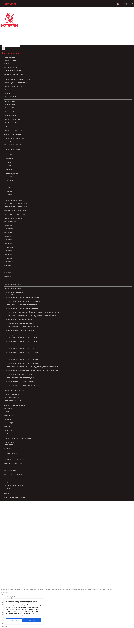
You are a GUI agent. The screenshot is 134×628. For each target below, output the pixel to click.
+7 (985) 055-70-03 (127, 4)
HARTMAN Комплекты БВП (13, 130)
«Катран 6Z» (9, 269)
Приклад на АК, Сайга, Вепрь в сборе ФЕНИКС (22, 359)
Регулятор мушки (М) (12, 397)
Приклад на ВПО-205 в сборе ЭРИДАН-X (20, 378)
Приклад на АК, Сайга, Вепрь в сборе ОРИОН (22, 352)
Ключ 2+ (8, 93)
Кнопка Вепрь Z (10, 107)
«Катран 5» (9, 258)
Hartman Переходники (12, 149)
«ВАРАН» (8, 419)
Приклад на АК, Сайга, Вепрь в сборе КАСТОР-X (23, 348)
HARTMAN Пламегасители (13, 200)
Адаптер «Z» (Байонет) (13, 71)
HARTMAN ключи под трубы (13, 86)
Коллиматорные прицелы (14, 485)
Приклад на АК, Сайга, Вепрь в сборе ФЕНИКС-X (23, 363)
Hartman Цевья (9, 442)
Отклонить (14, 620)
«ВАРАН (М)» (9, 415)
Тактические (9, 445)
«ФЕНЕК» (8, 63)
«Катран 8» (9, 276)
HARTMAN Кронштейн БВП (13, 134)
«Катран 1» (9, 232)
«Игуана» (8, 426)
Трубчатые (9, 448)
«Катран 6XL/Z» (10, 261)
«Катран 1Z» (9, 229)
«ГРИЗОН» (10, 184)
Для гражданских (11, 174)
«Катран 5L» (9, 254)
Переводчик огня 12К (12, 141)
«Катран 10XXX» (10, 221)
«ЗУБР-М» (10, 187)
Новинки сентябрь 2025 (12, 457)
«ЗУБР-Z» (10, 158)
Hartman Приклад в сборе (13, 292)
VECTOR (9, 488)
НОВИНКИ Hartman (10, 453)
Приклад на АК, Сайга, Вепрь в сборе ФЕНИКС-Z (23, 305)
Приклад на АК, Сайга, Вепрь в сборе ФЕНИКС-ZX (23, 308)
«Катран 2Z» (9, 236)
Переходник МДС (11, 470)
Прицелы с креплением (13, 474)
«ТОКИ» (7, 434)
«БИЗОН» (10, 176)
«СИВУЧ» (10, 195)
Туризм (6, 493)
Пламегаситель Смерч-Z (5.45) (15, 210)
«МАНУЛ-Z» (10, 165)
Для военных (10, 152)
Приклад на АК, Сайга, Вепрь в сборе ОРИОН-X (23, 356)
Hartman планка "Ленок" (12, 284)
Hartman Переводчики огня (14, 138)
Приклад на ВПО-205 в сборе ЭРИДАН (19, 374)
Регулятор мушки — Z (13, 401)
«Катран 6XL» (9, 265)
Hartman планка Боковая (13, 288)
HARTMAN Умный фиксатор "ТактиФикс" (18, 438)
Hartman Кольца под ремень (14, 119)
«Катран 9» (9, 280)
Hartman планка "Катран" (13, 219)
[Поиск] (3, 48)
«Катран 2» (9, 240)
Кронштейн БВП (10, 467)
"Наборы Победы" (10, 57)
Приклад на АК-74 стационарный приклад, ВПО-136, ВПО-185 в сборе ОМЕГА (33, 312)
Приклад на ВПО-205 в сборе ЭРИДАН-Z (20, 319)
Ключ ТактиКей (10, 96)
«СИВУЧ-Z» (10, 169)
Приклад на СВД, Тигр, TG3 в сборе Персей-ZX (23, 330)
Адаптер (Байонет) (12, 67)
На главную (4, 592)
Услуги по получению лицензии (15, 497)
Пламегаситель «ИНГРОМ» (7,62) (16, 207)
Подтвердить (32, 620)
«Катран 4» (9, 250)
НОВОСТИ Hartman (10, 479)
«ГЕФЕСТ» (10, 180)
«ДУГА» (7, 126)
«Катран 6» (9, 272)
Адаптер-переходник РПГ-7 (14, 74)
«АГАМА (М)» (9, 408)
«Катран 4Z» (9, 247)
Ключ (7, 89)
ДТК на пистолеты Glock (14, 463)
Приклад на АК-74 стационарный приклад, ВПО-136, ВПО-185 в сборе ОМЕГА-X (33, 316)
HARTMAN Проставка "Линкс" (14, 390)
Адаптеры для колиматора (14, 459)
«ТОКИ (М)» (8, 430)
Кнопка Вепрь (10, 104)
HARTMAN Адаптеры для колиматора (17, 79)
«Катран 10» (9, 225)
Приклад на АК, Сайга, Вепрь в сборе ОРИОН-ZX (23, 301)
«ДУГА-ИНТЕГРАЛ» (11, 122)
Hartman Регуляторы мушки (14, 394)
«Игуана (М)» (9, 423)
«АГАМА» (8, 412)
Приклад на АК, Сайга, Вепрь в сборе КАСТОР (22, 345)
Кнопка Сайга (10, 111)
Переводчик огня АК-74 (13, 144)
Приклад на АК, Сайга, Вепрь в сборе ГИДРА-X (22, 341)
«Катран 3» (9, 243)
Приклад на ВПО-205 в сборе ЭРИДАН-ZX (20, 323)
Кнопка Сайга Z (10, 115)
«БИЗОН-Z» (10, 154)
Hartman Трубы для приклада (14, 405)
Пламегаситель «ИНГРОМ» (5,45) (16, 203)
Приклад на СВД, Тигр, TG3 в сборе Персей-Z (22, 327)
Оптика (6, 482)
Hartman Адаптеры (11, 61)
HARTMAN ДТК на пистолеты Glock (16, 83)
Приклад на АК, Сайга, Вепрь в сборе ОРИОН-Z (23, 297)
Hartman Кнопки (10, 101)
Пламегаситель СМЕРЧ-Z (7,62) (15, 214)
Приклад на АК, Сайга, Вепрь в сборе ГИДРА (22, 337)
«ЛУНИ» (9, 162)
